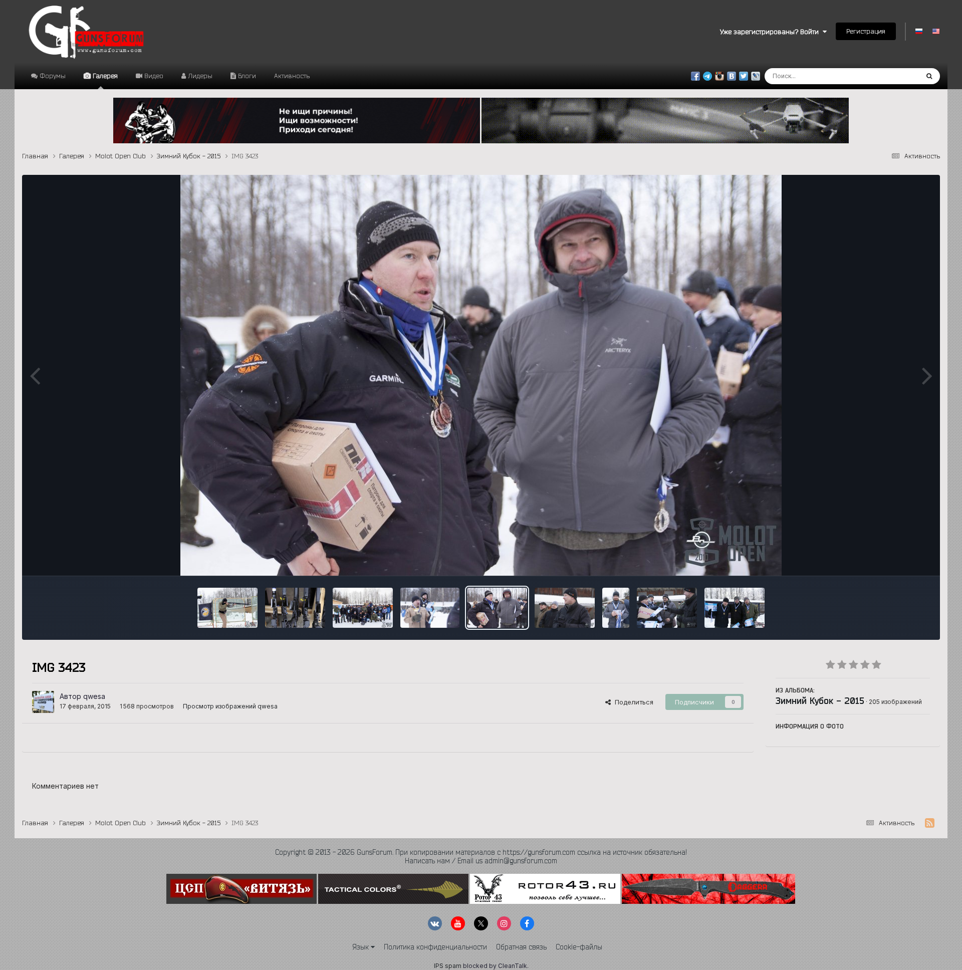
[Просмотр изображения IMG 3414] (615, 608)
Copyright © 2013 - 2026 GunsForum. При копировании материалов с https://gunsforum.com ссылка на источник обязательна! (481, 852)
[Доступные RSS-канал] (929, 823)
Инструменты (896, 558)
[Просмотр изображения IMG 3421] (565, 608)
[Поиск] (929, 76)
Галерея (104, 75)
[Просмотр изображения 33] (295, 608)
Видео (152, 75)
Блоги (246, 75)
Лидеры (199, 75)
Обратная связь (521, 947)
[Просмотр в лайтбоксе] (481, 375)
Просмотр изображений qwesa (230, 706)
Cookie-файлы (579, 947)
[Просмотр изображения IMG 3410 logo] (667, 608)
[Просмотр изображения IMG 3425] (429, 608)
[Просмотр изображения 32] (227, 608)
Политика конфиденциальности (435, 947)
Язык (361, 947)
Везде (895, 76)
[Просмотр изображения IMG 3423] (497, 608)
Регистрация (865, 31)
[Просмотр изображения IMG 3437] (363, 608)
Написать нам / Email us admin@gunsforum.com (481, 861)
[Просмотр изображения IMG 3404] (734, 608)
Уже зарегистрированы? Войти (771, 31)
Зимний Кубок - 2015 (820, 700)
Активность (292, 75)
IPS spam (447, 965)
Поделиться (632, 702)
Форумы (52, 75)
